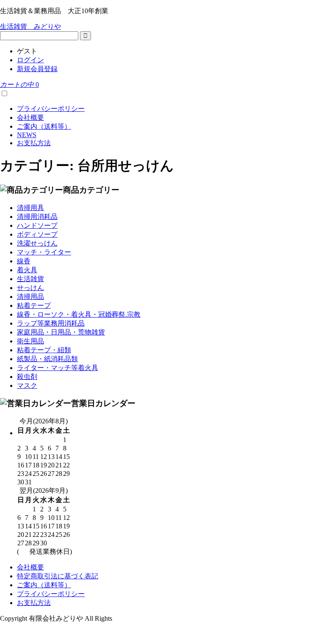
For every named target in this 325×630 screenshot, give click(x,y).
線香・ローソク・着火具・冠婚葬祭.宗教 (78, 314)
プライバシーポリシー (51, 108)
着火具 (27, 270)
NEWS (26, 134)
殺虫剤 (27, 376)
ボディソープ (37, 234)
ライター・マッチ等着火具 (57, 367)
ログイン (30, 60)
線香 (23, 261)
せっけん (30, 287)
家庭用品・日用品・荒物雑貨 (61, 332)
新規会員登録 (37, 68)
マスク (27, 385)
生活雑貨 (30, 278)
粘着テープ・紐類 (44, 350)
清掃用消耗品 (37, 216)
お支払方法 (34, 142)
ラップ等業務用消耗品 (51, 323)
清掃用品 (30, 296)
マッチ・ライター (44, 252)
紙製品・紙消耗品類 (47, 358)
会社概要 (30, 117)
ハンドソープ (37, 225)
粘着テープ (34, 305)
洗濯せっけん (37, 243)
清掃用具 (30, 207)
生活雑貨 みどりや (30, 26)
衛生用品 (30, 341)
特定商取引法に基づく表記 (57, 576)
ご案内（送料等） (44, 126)
